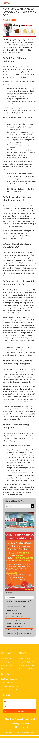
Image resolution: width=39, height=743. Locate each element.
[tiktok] (20, 727)
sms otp (9, 623)
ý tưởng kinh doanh (24, 633)
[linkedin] (23, 727)
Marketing (21, 616)
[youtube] (16, 727)
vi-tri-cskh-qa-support (14, 626)
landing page (10, 616)
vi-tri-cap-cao (19, 623)
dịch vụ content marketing (14, 613)
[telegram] (27, 727)
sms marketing (24, 620)
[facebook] (12, 727)
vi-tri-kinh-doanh (12, 630)
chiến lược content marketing (15, 607)
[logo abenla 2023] (7, 2)
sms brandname (11, 620)
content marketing (12, 610)
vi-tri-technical (11, 633)
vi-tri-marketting (26, 630)
